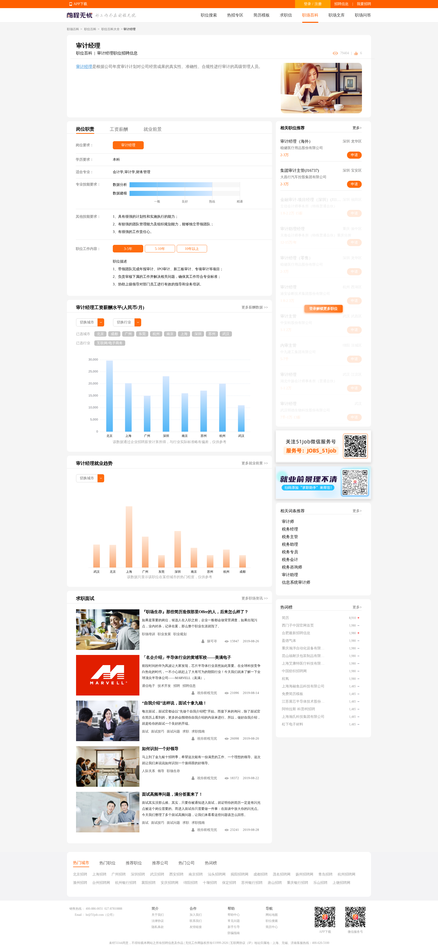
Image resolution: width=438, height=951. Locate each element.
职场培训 (148, 634)
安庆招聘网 (169, 883)
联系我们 (196, 921)
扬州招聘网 (304, 874)
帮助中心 (234, 915)
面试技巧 (157, 731)
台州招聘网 (101, 883)
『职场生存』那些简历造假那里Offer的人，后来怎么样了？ (195, 612)
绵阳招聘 (191, 883)
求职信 (286, 15)
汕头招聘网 (217, 874)
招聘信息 (341, 4)
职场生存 (173, 771)
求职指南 (198, 731)
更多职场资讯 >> (255, 598)
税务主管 (290, 537)
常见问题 (234, 921)
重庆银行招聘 (297, 883)
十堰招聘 (210, 883)
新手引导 (234, 927)
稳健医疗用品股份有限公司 (301, 148)
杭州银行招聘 (125, 883)
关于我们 (158, 915)
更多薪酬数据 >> (255, 307)
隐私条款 (158, 927)
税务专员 (290, 552)
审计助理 (290, 575)
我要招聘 (364, 4)
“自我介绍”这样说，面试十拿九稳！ (174, 703)
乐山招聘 (320, 883)
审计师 (288, 521)
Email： (80, 915)
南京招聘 (196, 874)
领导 (161, 771)
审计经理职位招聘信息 (117, 53)
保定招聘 (229, 883)
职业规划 (180, 634)
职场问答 (363, 15)
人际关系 (148, 771)
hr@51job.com (95, 915)
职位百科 (90, 29)
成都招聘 (260, 874)
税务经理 (290, 529)
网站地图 (272, 915)
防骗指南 (234, 933)
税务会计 (290, 559)
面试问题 (173, 731)
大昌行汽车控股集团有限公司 (303, 177)
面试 (145, 731)
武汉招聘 (157, 874)
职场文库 (336, 15)
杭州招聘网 (346, 874)
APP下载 (80, 4)
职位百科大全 (110, 29)
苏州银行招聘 (252, 883)
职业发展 (164, 634)
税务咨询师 (292, 567)
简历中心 (272, 927)
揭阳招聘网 (239, 874)
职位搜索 (209, 15)
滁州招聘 (80, 883)
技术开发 (164, 686)
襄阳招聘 (148, 883)
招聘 (176, 686)
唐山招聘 (275, 883)
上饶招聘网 (341, 883)
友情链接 (196, 927)
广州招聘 (119, 874)
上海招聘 (99, 874)
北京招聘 (80, 874)
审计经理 (84, 66)
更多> (357, 128)
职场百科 (310, 15)
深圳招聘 (138, 874)
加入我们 (196, 915)
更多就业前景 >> (255, 463)
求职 (185, 731)
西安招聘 (176, 874)
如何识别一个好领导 (160, 748)
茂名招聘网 (281, 874)
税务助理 (290, 544)
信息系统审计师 (296, 582)
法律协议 (158, 921)
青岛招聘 (325, 874)
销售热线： (77, 908)
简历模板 (261, 15)
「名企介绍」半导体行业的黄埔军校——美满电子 (186, 657)
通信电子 (148, 686)
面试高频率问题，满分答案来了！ (172, 794)
